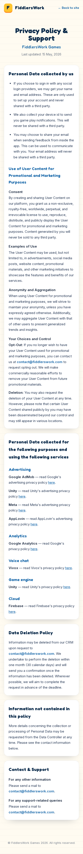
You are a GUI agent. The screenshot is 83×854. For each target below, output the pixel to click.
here (51, 482)
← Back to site (68, 7)
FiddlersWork (25, 7)
